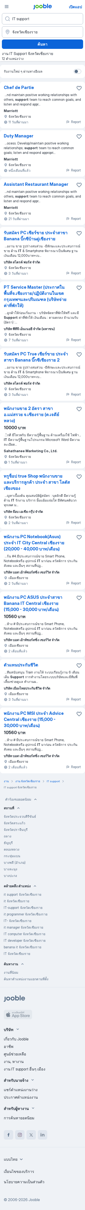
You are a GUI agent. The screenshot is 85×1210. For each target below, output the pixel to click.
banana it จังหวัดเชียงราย (22, 947)
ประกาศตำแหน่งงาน (21, 1097)
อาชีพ (8, 1046)
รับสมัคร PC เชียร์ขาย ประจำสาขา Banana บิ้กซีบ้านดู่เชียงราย (36, 235)
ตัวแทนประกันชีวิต (21, 664)
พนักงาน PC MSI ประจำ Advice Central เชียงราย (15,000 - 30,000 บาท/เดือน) (34, 719)
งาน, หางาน (14, 1061)
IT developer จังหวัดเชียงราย (25, 940)
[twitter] (31, 1135)
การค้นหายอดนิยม (19, 1118)
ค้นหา (42, 44)
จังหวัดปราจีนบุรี (16, 830)
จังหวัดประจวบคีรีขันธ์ (20, 816)
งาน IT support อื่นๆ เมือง (24, 1069)
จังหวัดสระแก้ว (14, 823)
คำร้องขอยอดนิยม (18, 799)
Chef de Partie (19, 87)
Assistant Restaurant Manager (36, 184)
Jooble (34, 1199)
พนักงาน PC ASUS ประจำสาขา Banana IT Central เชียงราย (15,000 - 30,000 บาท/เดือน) (33, 603)
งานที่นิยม (11, 972)
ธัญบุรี (8, 843)
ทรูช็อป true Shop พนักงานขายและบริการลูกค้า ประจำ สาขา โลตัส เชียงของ (37, 482)
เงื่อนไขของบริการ (19, 1171)
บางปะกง (10, 876)
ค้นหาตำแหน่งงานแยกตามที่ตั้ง (26, 979)
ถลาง (7, 836)
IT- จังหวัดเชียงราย (17, 921)
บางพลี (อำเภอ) (15, 862)
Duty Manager (18, 135)
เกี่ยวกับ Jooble (16, 1039)
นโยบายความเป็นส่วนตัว (24, 1181)
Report (76, 122)
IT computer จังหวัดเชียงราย (24, 934)
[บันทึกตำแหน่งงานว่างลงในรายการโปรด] (79, 88)
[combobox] (14, 1159)
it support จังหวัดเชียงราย (22, 894)
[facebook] (8, 1135)
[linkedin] (42, 1135)
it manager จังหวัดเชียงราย (23, 927)
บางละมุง (10, 869)
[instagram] (20, 1135)
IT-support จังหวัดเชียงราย (23, 908)
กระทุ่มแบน (12, 856)
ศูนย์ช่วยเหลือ (15, 1054)
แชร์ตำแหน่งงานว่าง (21, 1089)
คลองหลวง (11, 849)
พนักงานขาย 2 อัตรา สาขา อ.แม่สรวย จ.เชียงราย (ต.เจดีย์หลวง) (31, 414)
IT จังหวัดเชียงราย (17, 954)
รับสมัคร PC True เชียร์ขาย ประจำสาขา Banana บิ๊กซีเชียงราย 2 (36, 356)
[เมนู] (6, 6)
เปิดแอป (75, 6)
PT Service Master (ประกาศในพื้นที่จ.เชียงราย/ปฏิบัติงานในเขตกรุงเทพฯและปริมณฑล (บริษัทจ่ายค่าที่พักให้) (35, 296)
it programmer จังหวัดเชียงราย (25, 914)
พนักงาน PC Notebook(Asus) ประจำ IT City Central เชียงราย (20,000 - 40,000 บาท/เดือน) (34, 542)
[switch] (77, 71)
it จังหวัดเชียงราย (16, 901)
